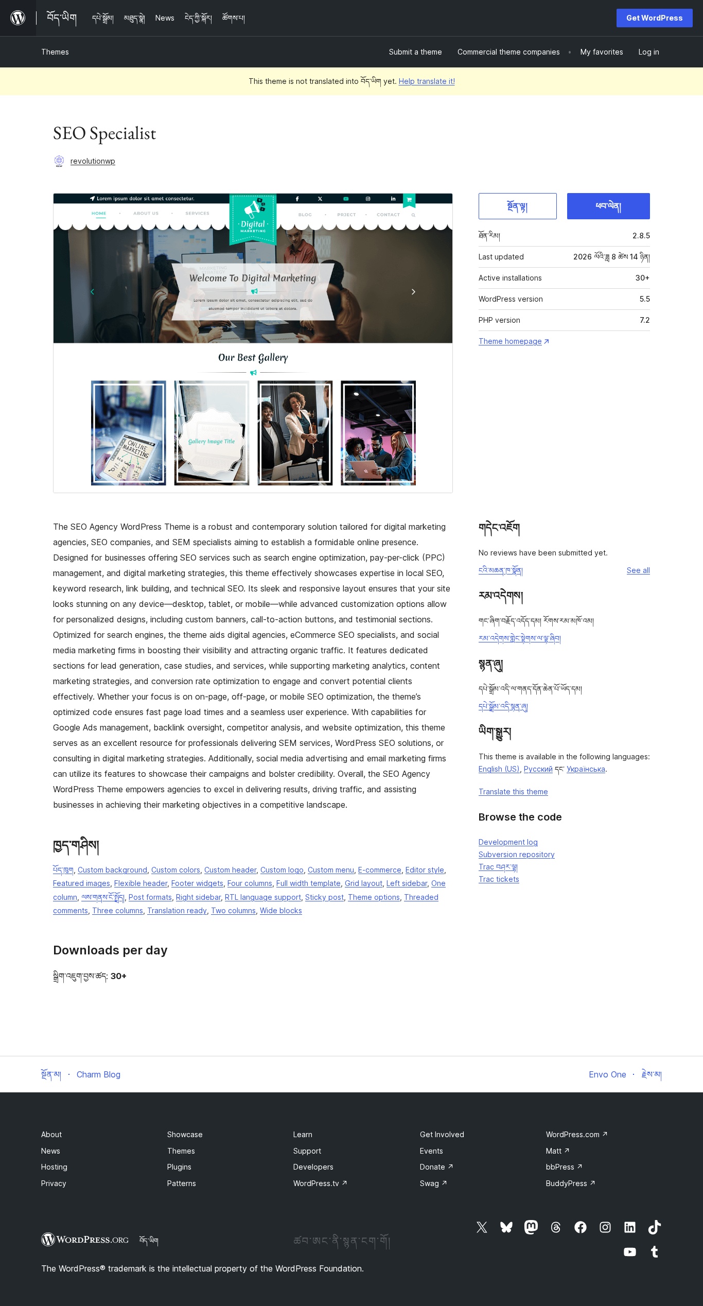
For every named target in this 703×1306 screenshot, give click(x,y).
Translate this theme (513, 791)
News (50, 1150)
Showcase (185, 1134)
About (51, 1134)
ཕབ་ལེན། (608, 206)
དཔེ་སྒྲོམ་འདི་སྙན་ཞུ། (503, 706)
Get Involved (442, 1134)
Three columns (117, 910)
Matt (558, 1150)
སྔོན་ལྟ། (517, 206)
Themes (55, 51)
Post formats (150, 897)
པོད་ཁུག (63, 869)
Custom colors (175, 869)
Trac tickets (499, 879)
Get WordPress (654, 17)
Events (431, 1150)
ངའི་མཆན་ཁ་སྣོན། (501, 570)
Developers (313, 1166)
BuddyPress (571, 1183)
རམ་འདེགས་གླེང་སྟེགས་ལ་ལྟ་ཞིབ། (520, 638)
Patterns (181, 1183)
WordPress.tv (320, 1183)
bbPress (564, 1166)
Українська (586, 768)
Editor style (425, 869)
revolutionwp (93, 160)
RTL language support (263, 897)
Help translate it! (427, 81)
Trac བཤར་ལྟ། (498, 866)
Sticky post (324, 897)
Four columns (249, 883)
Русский (538, 768)
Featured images (81, 883)
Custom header (230, 869)
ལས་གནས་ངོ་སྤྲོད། (103, 897)
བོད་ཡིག (149, 1241)
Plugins (179, 1166)
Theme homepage (510, 341)
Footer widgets (197, 883)
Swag (434, 1183)
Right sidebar (198, 897)
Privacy (53, 1183)
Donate (437, 1166)
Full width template (308, 883)
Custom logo (282, 869)
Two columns (233, 910)
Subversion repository (517, 854)
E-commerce (379, 869)
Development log (508, 842)
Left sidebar (406, 883)
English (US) (499, 768)
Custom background (112, 869)
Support (307, 1150)
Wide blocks (281, 910)
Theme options (374, 897)
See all (638, 570)
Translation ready (177, 910)
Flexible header (140, 883)
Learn (302, 1134)
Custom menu (331, 869)
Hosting (54, 1166)
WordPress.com (577, 1134)
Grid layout (363, 883)
